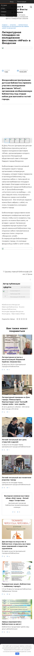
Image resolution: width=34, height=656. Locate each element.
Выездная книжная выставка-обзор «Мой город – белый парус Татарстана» (17, 498)
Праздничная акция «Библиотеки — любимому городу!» (16, 585)
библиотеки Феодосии (11, 305)
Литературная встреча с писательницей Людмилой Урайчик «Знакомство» (13, 359)
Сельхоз (3, 12)
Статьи (3, 15)
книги (22, 307)
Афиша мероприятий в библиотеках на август (11, 623)
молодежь (6, 314)
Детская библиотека (10, 307)
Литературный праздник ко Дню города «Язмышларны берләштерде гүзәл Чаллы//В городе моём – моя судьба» (16, 400)
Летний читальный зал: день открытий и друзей (14, 441)
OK (17, 653)
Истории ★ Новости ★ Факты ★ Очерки (17, 9)
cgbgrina (7, 287)
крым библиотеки (9, 309)
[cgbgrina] (5, 292)
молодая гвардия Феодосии (13, 311)
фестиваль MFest (19, 314)
